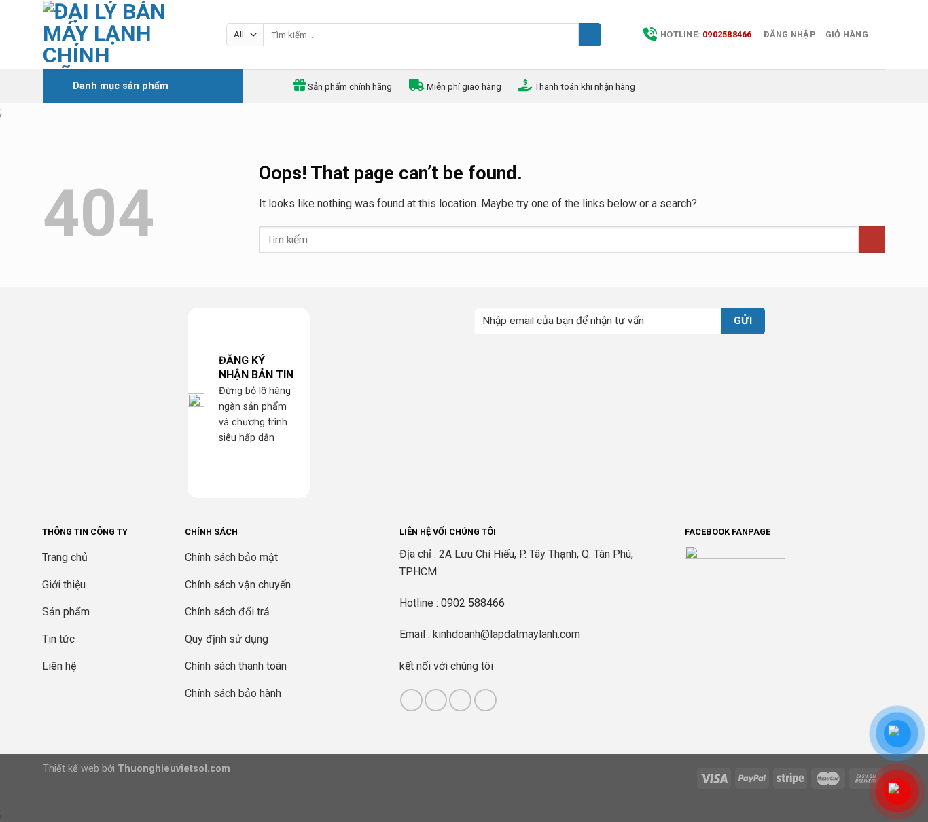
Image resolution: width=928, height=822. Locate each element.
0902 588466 (473, 602)
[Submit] (590, 34)
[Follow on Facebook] (411, 700)
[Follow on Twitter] (460, 700)
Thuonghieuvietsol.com (174, 768)
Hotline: (706, 34)
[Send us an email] (485, 700)
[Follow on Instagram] (436, 700)
